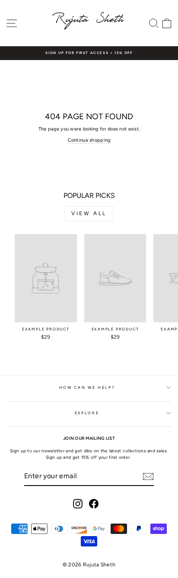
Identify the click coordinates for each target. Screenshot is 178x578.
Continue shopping (89, 140)
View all (89, 213)
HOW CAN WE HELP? (86, 387)
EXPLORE (87, 413)
